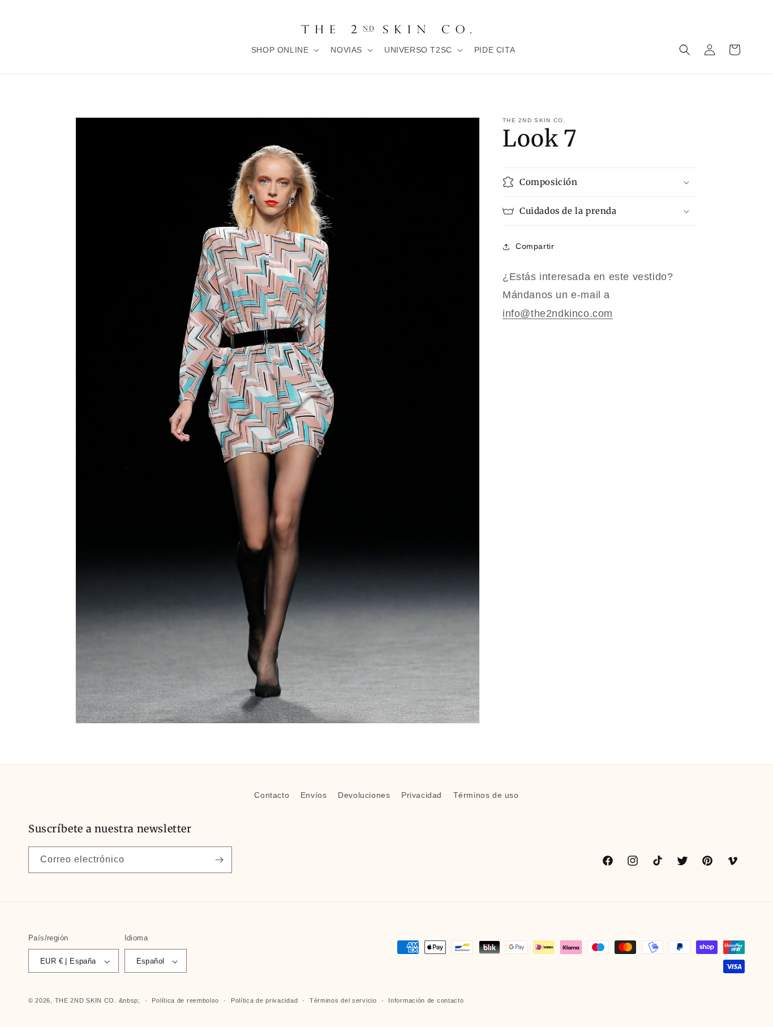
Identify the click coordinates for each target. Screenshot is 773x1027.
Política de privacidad (264, 1000)
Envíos (313, 795)
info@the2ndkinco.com (558, 313)
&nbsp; (129, 1001)
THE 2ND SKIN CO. (86, 1001)
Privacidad (421, 795)
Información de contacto (425, 1000)
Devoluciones (364, 795)
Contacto (271, 795)
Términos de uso (486, 795)
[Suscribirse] (219, 859)
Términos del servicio (343, 1000)
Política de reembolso (185, 1000)
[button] (284, 50)
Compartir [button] (535, 246)
